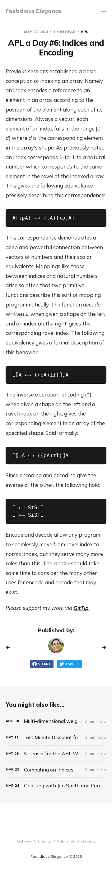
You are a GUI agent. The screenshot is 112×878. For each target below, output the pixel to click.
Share (44, 664)
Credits (44, 841)
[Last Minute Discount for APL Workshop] (56, 737)
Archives (24, 841)
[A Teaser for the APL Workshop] (56, 754)
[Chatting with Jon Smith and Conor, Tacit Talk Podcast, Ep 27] (56, 786)
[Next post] (101, 647)
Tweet (72, 664)
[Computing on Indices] (56, 770)
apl (84, 31)
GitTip (81, 608)
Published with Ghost (76, 841)
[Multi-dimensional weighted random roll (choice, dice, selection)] (56, 721)
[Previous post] (10, 647)
